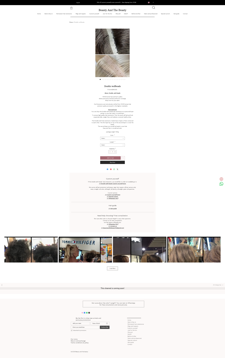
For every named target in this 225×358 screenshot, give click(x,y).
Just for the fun (132, 330)
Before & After (132, 336)
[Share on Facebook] (107, 169)
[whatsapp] (87, 312)
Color (112, 135)
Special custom (132, 340)
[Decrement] (110, 151)
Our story (74, 339)
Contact (130, 344)
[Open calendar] (107, 323)
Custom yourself (132, 328)
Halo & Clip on (132, 322)
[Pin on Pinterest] (111, 169)
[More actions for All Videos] (3, 285)
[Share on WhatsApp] (114, 169)
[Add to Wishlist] (123, 158)
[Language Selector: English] (149, 2)
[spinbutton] (112, 151)
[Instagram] (82, 312)
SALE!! (130, 334)
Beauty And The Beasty (112, 10)
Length (112, 142)
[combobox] (112, 138)
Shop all (130, 332)
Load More (112, 268)
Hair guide (131, 342)
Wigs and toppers (133, 326)
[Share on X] (117, 169)
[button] (3, 285)
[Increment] (115, 151)
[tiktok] (89, 312)
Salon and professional (135, 338)
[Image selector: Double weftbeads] (100, 79)
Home (71, 22)
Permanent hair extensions (135, 324)
